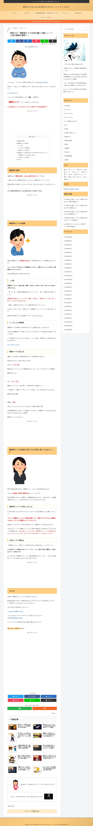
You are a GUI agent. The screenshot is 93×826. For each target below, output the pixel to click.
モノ (66, 125)
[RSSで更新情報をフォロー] (44, 708)
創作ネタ (18, 628)
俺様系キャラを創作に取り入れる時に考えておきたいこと (33, 152)
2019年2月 (68, 314)
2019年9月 (68, 287)
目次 (30, 136)
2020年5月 (68, 256)
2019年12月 (68, 275)
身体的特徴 (68, 156)
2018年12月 (68, 322)
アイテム (68, 109)
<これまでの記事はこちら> (15, 611)
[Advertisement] (32, 122)
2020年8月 (68, 244)
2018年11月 (68, 325)
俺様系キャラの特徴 (23, 143)
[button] (86, 29)
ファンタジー (69, 117)
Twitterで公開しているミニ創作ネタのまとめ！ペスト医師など (76, 219)
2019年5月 (68, 302)
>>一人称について (12, 93)
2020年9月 (68, 241)
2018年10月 (68, 329)
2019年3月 (68, 310)
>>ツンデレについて (13, 344)
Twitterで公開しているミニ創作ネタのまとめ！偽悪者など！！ (76, 213)
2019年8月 (68, 291)
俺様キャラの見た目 (24, 150)
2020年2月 (68, 268)
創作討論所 (68, 140)
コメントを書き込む (32, 811)
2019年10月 (68, 283)
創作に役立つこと (70, 133)
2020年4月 (68, 260)
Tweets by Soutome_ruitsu (71, 189)
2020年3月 (68, 264)
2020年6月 (68, 252)
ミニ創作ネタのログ (71, 121)
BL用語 (67, 105)
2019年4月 (68, 306)
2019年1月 (68, 318)
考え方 (67, 152)
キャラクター (11, 628)
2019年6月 (68, 299)
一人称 (21, 145)
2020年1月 (68, 272)
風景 (66, 160)
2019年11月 (68, 279)
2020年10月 (68, 237)
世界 (66, 129)
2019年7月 (68, 295)
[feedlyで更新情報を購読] (19, 708)
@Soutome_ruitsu (42, 82)
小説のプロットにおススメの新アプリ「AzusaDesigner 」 (75, 225)
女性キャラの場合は (24, 157)
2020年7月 (68, 248)
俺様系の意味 (21, 141)
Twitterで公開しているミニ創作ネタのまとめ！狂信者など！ (76, 207)
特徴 (23, 628)
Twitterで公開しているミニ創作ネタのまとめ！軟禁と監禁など (76, 200)
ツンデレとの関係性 (24, 148)
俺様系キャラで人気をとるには (27, 155)
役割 (66, 144)
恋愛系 (67, 148)
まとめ (19, 159)
